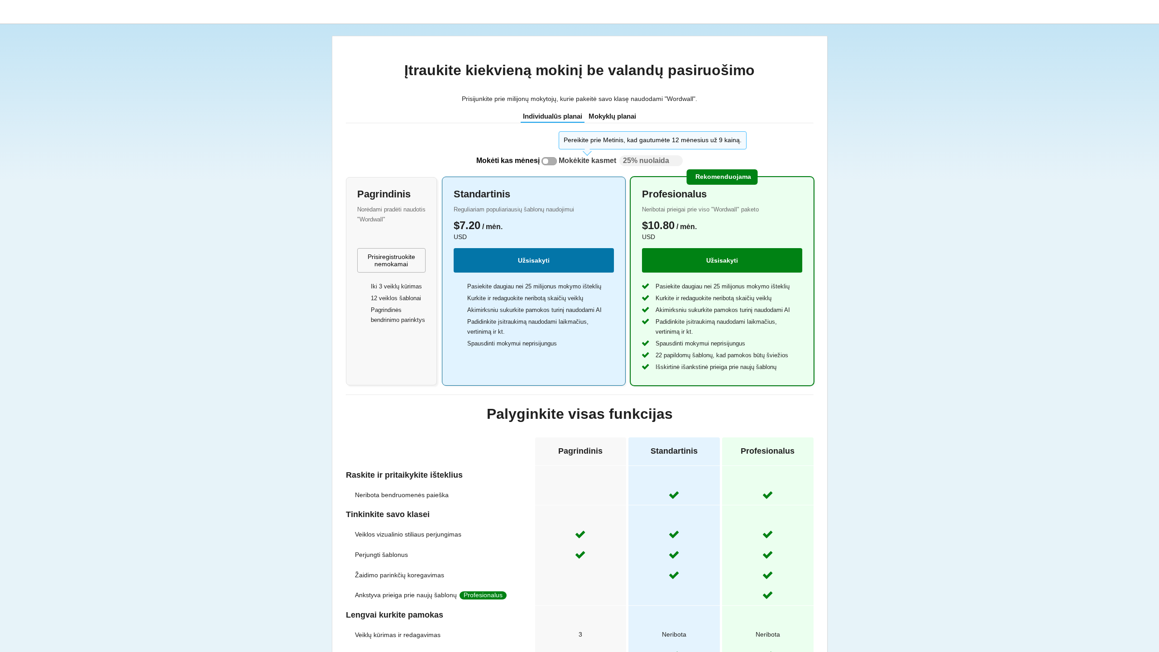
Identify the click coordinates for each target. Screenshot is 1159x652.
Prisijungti (1022, 11)
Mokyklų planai (612, 116)
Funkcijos (872, 11)
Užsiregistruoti (1074, 11)
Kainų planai (913, 11)
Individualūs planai (552, 116)
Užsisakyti (534, 260)
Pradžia (839, 11)
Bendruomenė (967, 11)
